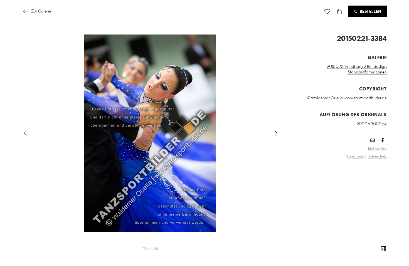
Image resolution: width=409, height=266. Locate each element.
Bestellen (369, 12)
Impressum (355, 156)
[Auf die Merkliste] (327, 11)
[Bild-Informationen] (383, 249)
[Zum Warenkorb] (339, 11)
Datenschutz (377, 156)
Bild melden (377, 149)
